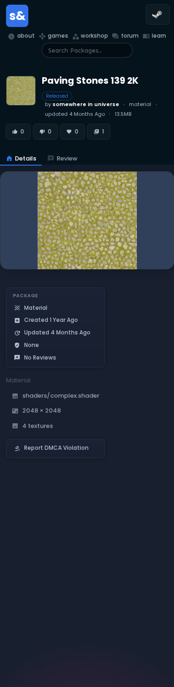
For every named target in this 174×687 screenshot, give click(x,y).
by (82, 104)
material (140, 104)
